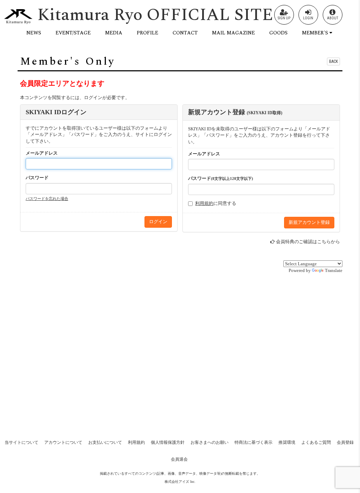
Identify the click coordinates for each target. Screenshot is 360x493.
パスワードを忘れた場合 (47, 198)
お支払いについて (105, 442)
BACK (333, 61)
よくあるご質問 (316, 442)
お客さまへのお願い (210, 442)
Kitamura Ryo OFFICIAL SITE (155, 15)
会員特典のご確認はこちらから (308, 241)
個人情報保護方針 (168, 442)
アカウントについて (63, 442)
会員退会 (179, 459)
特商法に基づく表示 (253, 442)
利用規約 (204, 203)
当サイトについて (21, 442)
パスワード (37, 177)
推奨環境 (286, 442)
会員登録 (345, 442)
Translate (333, 270)
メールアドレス (42, 153)
